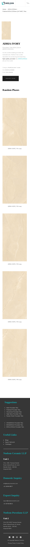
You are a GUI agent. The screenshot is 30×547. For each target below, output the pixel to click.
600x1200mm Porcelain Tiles (15, 427)
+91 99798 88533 (8, 503)
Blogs (6, 440)
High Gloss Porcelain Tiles (14, 414)
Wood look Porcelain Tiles (14, 412)
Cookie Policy (20, 543)
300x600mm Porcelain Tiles (14, 423)
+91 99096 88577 (8, 486)
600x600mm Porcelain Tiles (14, 425)
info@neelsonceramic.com (10, 483)
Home (4, 9)
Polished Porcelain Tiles (13, 410)
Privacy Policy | (12, 543)
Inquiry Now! (11, 78)
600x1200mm (12, 9)
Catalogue (8, 444)
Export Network (10, 442)
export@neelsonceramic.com (11, 501)
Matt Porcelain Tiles (12, 408)
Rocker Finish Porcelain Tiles (14, 416)
